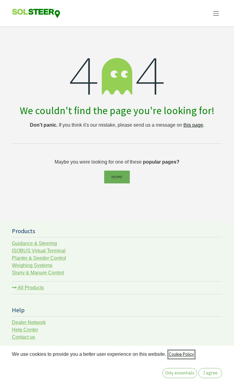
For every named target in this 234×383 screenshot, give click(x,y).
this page (193, 125)
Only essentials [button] (179, 373)
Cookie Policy (181, 354)
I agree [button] (210, 373)
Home (117, 177)
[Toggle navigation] (216, 13)
